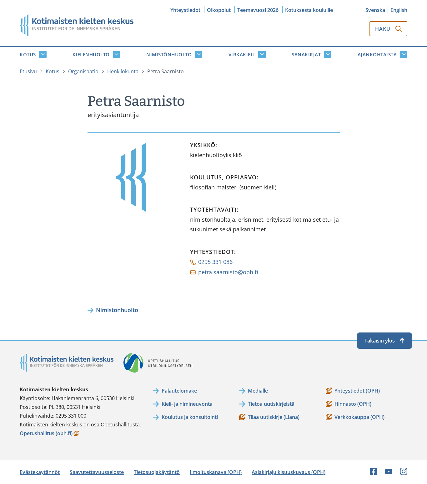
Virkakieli (242, 54)
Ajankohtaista (377, 54)
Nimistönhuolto (169, 54)
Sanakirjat (306, 54)
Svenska (375, 10)
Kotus (28, 54)
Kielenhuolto (91, 54)
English (398, 10)
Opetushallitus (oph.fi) (46, 434)
